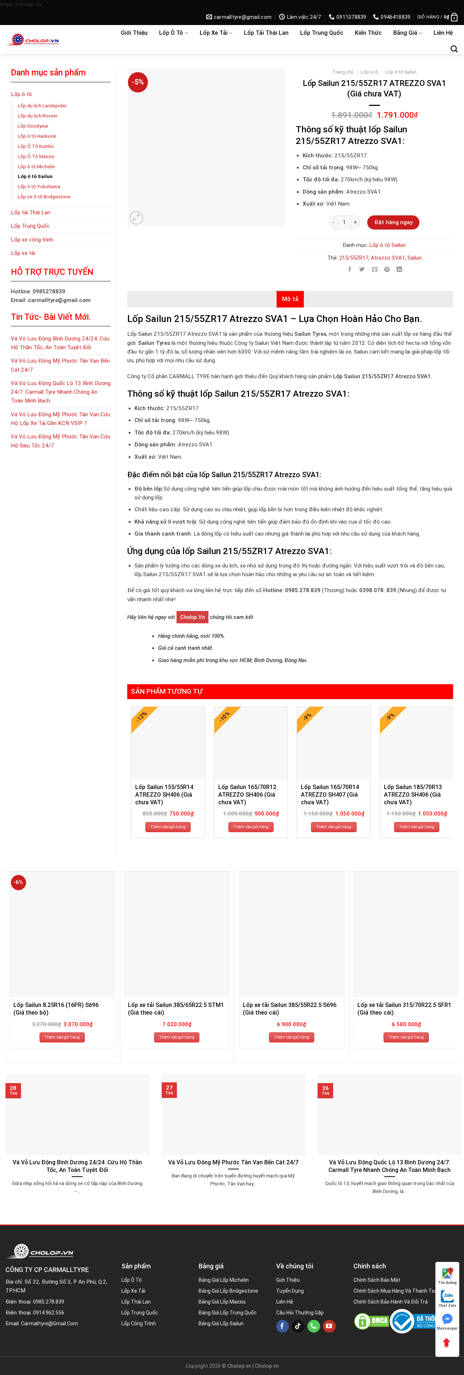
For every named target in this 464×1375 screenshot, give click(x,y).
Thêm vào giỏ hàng (168, 827)
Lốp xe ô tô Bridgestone (44, 196)
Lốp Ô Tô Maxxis (36, 156)
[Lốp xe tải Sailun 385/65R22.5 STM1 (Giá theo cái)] (176, 934)
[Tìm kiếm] (454, 49)
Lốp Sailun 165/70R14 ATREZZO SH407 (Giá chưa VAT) (330, 795)
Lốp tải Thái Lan (266, 32)
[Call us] (313, 1326)
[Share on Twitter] (362, 269)
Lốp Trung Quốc (321, 32)
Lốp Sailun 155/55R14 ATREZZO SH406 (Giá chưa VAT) (164, 795)
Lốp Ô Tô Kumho (36, 146)
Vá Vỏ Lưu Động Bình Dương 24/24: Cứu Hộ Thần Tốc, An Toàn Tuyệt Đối (60, 343)
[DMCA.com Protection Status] (371, 1321)
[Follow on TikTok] (298, 1326)
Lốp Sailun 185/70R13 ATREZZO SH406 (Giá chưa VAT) (413, 795)
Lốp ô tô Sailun (35, 176)
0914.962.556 (48, 1313)
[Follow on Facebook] (282, 1326)
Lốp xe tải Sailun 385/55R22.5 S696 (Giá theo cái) (289, 1009)
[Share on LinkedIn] (399, 269)
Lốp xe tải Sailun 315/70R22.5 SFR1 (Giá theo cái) (404, 1009)
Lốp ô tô (171, 32)
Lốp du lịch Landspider (42, 105)
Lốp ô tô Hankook (37, 136)
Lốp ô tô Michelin (36, 166)
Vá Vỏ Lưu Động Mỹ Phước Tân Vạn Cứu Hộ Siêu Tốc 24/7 (60, 441)
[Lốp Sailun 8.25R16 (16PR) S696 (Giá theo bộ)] (62, 934)
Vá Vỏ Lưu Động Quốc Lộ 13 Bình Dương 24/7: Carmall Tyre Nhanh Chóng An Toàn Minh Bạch (61, 392)
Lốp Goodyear (33, 126)
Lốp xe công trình (32, 239)
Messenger (447, 1328)
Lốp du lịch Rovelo (38, 116)
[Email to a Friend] (374, 269)
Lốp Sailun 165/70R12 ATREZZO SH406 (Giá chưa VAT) (247, 795)
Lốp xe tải (214, 32)
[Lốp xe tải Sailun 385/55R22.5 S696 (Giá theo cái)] (291, 934)
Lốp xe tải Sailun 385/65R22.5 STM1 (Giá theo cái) (176, 1009)
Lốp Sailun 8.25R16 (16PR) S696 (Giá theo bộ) (56, 1009)
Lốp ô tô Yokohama (39, 186)
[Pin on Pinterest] (387, 269)
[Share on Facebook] (349, 269)
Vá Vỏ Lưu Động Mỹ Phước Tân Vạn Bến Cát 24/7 (60, 365)
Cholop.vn (192, 617)
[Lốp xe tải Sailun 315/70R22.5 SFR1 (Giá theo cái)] (406, 934)
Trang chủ (343, 72)
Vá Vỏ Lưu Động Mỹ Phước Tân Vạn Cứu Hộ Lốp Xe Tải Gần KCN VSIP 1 (60, 418)
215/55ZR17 (353, 258)
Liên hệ (443, 32)
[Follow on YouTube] (329, 1326)
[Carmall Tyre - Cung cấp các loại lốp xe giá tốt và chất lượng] (52, 39)
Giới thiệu (134, 32)
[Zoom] (136, 217)
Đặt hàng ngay (393, 222)
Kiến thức (368, 32)
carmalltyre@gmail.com (49, 1323)
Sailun (414, 258)
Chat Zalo (447, 1306)
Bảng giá (405, 32)
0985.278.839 (48, 1302)
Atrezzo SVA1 (388, 258)
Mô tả (290, 299)
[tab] (290, 299)
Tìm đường (447, 1283)
